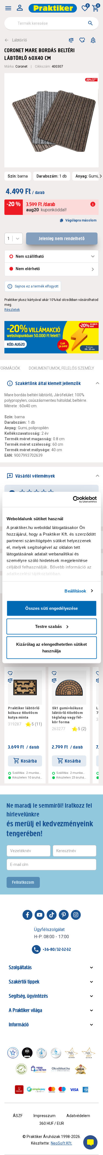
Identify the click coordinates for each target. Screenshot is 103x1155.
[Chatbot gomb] (90, 1142)
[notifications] (93, 40)
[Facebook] (27, 915)
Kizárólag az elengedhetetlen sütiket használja (51, 647)
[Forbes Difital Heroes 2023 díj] (27, 1052)
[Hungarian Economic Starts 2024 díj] (12, 1052)
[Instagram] (76, 915)
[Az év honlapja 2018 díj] (41, 1052)
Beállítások (75, 590)
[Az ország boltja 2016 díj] (71, 1052)
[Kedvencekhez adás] (82, 40)
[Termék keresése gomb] (90, 23)
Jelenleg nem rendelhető (62, 239)
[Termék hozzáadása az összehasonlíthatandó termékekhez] (71, 40)
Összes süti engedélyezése (51, 608)
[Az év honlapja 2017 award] (88, 1052)
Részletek (12, 310)
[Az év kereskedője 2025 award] (80, 1068)
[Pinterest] (64, 915)
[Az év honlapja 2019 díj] (55, 1052)
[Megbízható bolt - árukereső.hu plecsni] (21, 1068)
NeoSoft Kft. (61, 1143)
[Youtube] (39, 915)
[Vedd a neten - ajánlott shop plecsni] (39, 1068)
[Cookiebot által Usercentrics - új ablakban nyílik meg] (73, 499)
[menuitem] (8, 8)
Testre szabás (48, 626)
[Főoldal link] (53, 8)
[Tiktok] (52, 915)
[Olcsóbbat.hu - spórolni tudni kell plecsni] (61, 1068)
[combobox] (51, 23)
